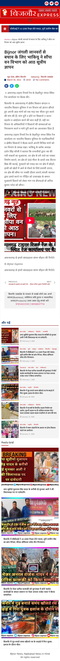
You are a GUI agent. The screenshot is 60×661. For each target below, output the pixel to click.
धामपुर (34, 349)
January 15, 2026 (28, 417)
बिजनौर (38, 331)
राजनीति (45, 331)
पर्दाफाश (41, 349)
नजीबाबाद (31, 331)
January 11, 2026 (28, 434)
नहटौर (30, 387)
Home (7, 39)
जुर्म (29, 349)
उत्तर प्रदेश (23, 331)
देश (37, 367)
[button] (30, 13)
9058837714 (38, 304)
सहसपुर (54, 349)
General (23, 367)
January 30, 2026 (28, 397)
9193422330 (22, 304)
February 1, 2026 (28, 361)
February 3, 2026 (28, 341)
